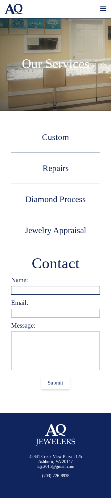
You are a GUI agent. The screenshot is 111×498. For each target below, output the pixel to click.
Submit (55, 383)
